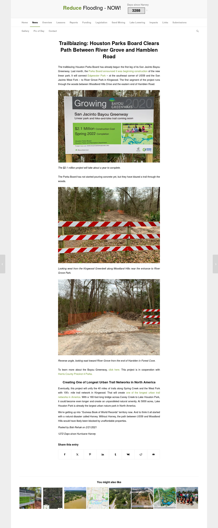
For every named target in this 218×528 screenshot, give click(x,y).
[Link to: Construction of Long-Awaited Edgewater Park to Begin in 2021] (142, 498)
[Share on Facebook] (64, 454)
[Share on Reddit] (141, 454)
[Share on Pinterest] (90, 454)
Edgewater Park (97, 75)
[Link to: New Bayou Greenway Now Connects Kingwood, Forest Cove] (30, 498)
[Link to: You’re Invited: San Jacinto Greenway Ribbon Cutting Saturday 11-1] (120, 498)
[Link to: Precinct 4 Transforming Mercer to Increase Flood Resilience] (165, 498)
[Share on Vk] (128, 454)
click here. (114, 369)
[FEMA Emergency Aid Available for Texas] (2, 264)
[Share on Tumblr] (115, 454)
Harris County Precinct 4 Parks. (75, 374)
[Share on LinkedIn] (103, 454)
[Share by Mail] (153, 454)
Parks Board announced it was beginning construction (118, 71)
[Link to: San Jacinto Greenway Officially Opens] (187, 498)
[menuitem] (24, 22)
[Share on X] (77, 454)
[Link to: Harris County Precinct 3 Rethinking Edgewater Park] (75, 498)
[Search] (196, 31)
